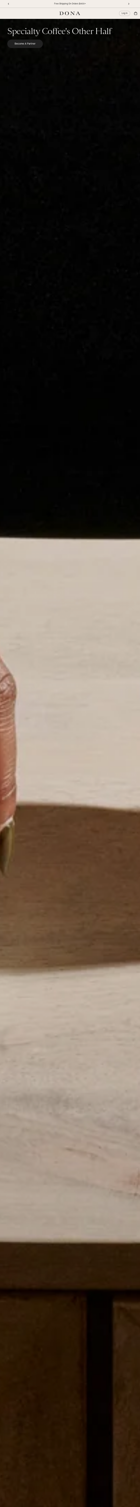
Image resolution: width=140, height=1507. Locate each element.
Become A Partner (25, 43)
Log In (125, 13)
